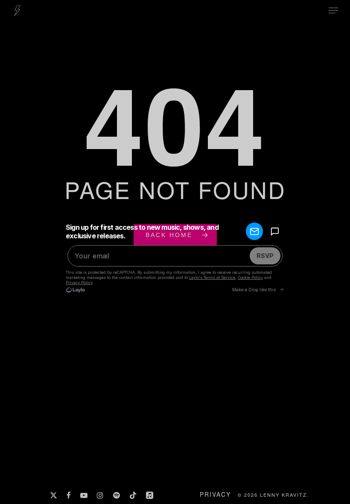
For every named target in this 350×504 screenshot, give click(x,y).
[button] (333, 10)
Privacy (215, 494)
